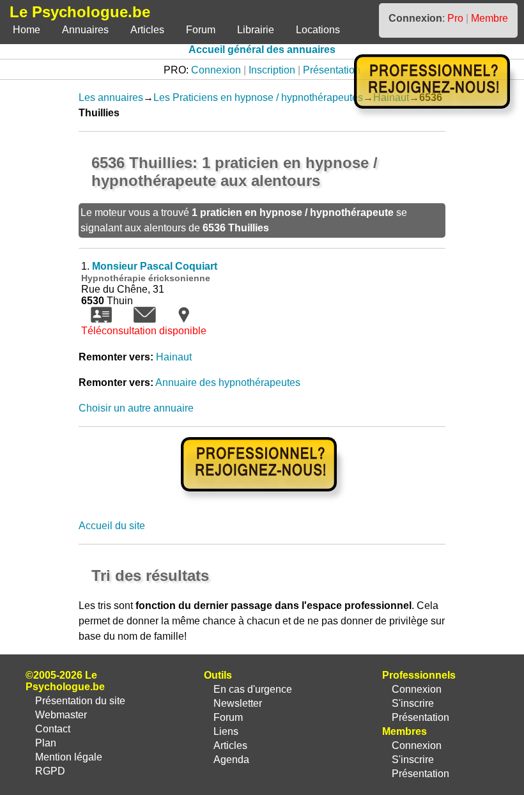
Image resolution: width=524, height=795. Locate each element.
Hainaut (174, 356)
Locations (318, 29)
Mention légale (68, 757)
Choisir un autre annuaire (136, 408)
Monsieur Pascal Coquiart (154, 266)
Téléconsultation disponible (143, 330)
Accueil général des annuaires (262, 49)
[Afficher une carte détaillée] (183, 319)
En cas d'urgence (252, 689)
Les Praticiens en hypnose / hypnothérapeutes (258, 97)
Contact (52, 728)
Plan (45, 742)
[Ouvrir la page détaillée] (101, 319)
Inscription (272, 70)
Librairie (255, 29)
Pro (455, 18)
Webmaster (61, 714)
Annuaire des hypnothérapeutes (227, 382)
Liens (225, 731)
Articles (147, 29)
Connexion (216, 70)
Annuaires (85, 29)
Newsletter (237, 703)
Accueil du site (112, 525)
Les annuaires (111, 97)
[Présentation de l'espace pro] (262, 500)
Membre (489, 18)
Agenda (231, 759)
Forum (200, 29)
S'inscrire (413, 703)
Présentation (331, 70)
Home (26, 29)
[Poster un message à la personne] (145, 319)
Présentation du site (80, 700)
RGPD (50, 771)
